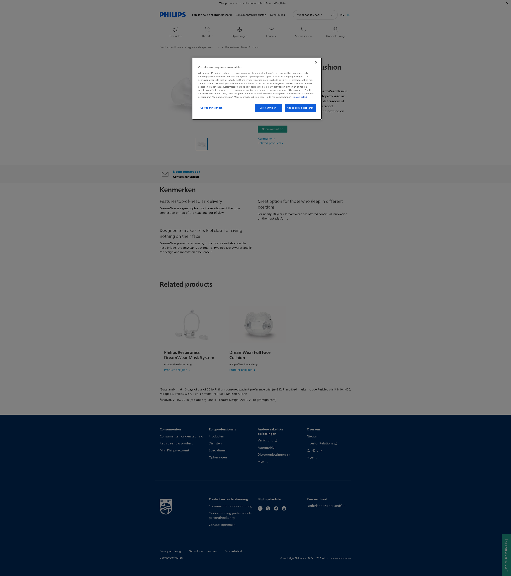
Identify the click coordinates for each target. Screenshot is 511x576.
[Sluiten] (316, 62)
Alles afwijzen (268, 108)
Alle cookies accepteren (300, 108)
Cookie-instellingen (211, 108)
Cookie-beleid (300, 97)
